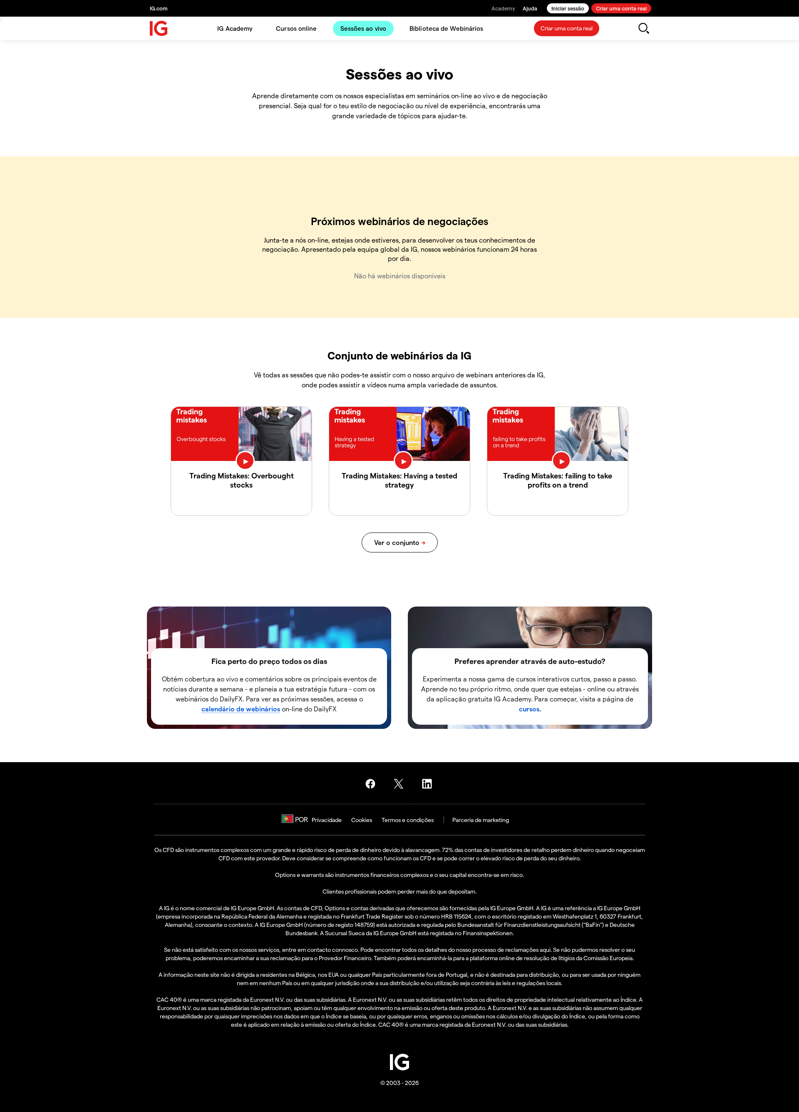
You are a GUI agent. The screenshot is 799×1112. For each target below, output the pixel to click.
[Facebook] (372, 783)
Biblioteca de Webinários (446, 28)
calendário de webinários (240, 709)
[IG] (159, 28)
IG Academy (235, 28)
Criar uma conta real (621, 8)
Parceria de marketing (480, 819)
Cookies (361, 819)
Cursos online (296, 28)
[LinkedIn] (429, 783)
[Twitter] (401, 783)
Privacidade (327, 819)
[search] (643, 28)
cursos (529, 709)
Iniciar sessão (567, 8)
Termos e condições (408, 819)
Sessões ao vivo (363, 28)
